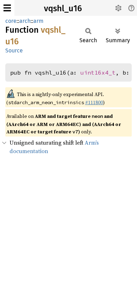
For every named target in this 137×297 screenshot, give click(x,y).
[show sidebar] (7, 8)
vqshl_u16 (63, 8)
